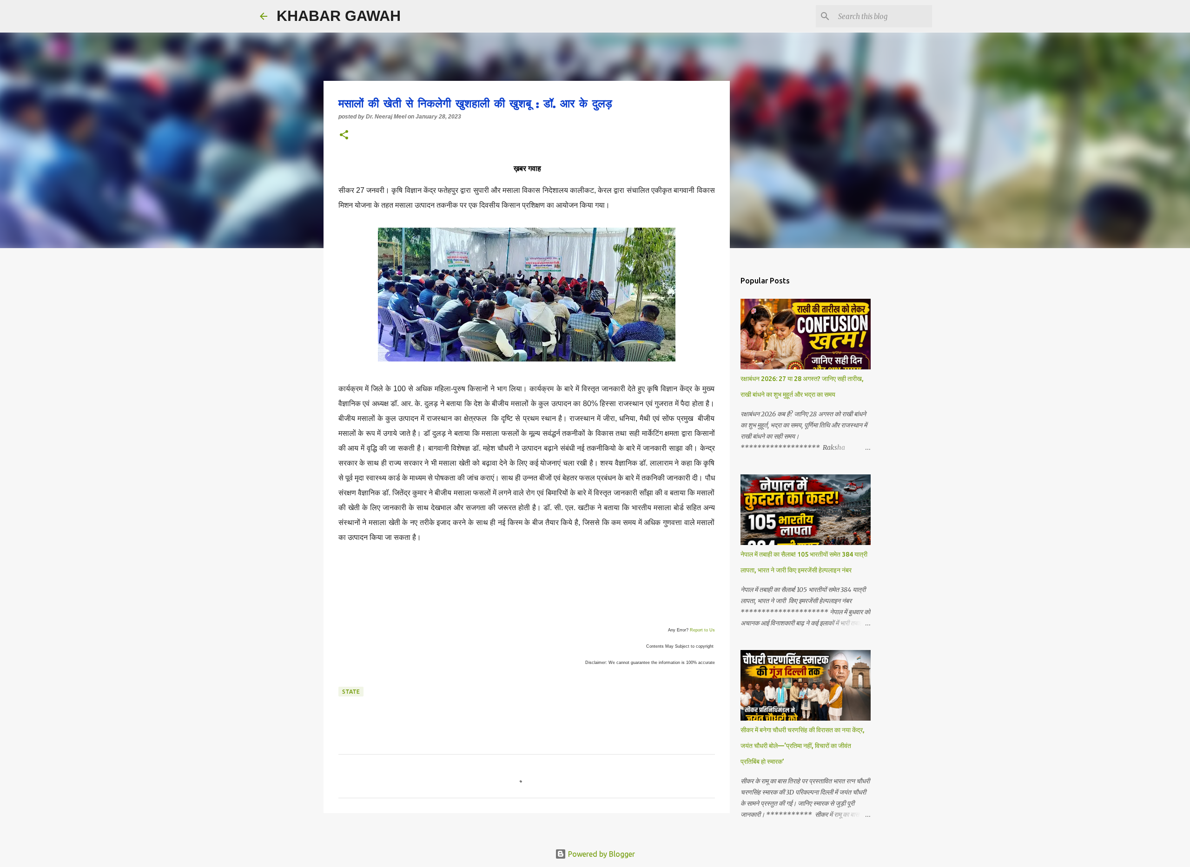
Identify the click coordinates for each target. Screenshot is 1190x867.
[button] (344, 135)
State (351, 692)
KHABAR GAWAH (339, 15)
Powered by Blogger (600, 854)
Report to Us (702, 630)
